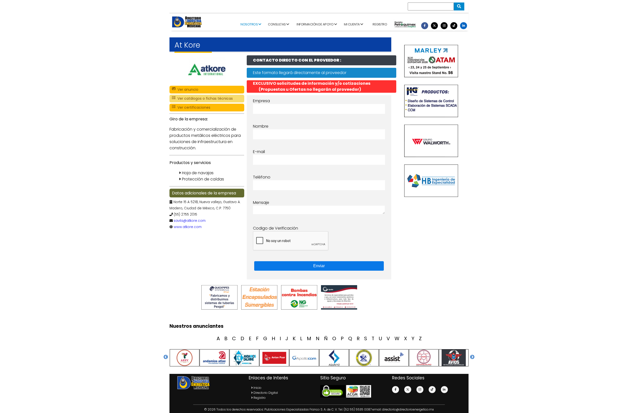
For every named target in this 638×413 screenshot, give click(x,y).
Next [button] (472, 357)
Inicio (257, 388)
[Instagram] (444, 25)
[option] (220, 297)
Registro (380, 24)
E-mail (259, 152)
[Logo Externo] (220, 297)
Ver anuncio (186, 89)
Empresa (261, 101)
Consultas (277, 24)
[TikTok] (453, 25)
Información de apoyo (315, 24)
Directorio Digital (265, 393)
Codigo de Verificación (275, 228)
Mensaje (261, 202)
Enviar (319, 266)
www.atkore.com (188, 227)
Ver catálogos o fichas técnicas (204, 98)
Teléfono (261, 177)
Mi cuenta (352, 24)
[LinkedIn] (463, 25)
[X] (434, 25)
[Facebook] (424, 25)
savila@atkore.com (190, 220)
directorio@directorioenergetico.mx (408, 409)
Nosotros (249, 24)
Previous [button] (165, 357)
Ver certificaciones (192, 107)
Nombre (260, 126)
